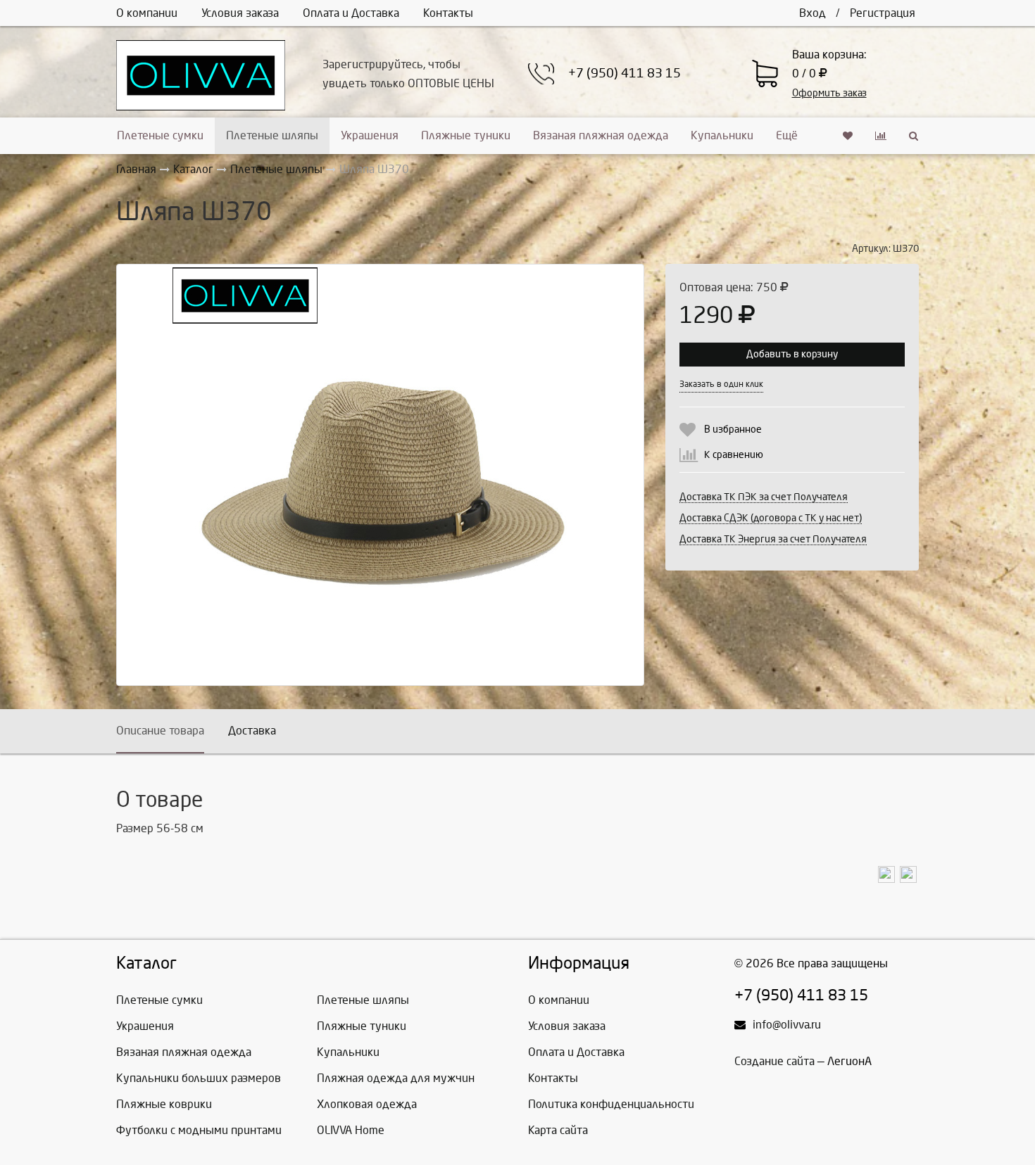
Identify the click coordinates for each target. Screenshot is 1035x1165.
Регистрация (882, 13)
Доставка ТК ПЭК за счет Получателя (763, 497)
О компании (146, 13)
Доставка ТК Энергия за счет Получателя (773, 539)
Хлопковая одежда (367, 1104)
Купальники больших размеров (198, 1078)
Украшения (370, 135)
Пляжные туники (465, 135)
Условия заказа (240, 13)
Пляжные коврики (164, 1104)
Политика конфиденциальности (611, 1104)
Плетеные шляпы (272, 135)
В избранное (733, 429)
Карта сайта (558, 1130)
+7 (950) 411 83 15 (624, 73)
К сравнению (733, 455)
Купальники (722, 135)
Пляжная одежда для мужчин (396, 1078)
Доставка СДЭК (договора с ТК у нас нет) (770, 518)
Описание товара (160, 731)
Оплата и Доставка (351, 13)
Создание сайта (774, 1061)
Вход (812, 13)
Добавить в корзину (792, 354)
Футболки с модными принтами (199, 1130)
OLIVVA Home (350, 1130)
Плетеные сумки (160, 135)
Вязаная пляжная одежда (600, 135)
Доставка (252, 731)
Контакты (448, 13)
